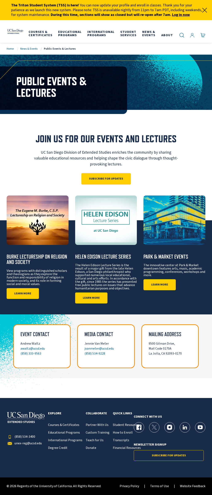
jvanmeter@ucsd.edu (99, 348)
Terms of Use (159, 486)
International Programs (65, 440)
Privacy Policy (129, 486)
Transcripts (121, 440)
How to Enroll (123, 432)
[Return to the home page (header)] (15, 31)
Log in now (181, 14)
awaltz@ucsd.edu (32, 348)
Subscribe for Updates (106, 179)
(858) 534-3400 (24, 437)
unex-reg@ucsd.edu (28, 443)
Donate (91, 448)
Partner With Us (97, 425)
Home (10, 49)
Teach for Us (95, 440)
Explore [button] (54, 413)
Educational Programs (64, 432)
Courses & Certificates (63, 425)
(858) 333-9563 (30, 353)
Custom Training (98, 432)
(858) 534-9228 (94, 353)
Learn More (22, 293)
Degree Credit (57, 448)
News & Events (28, 49)
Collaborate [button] (96, 413)
